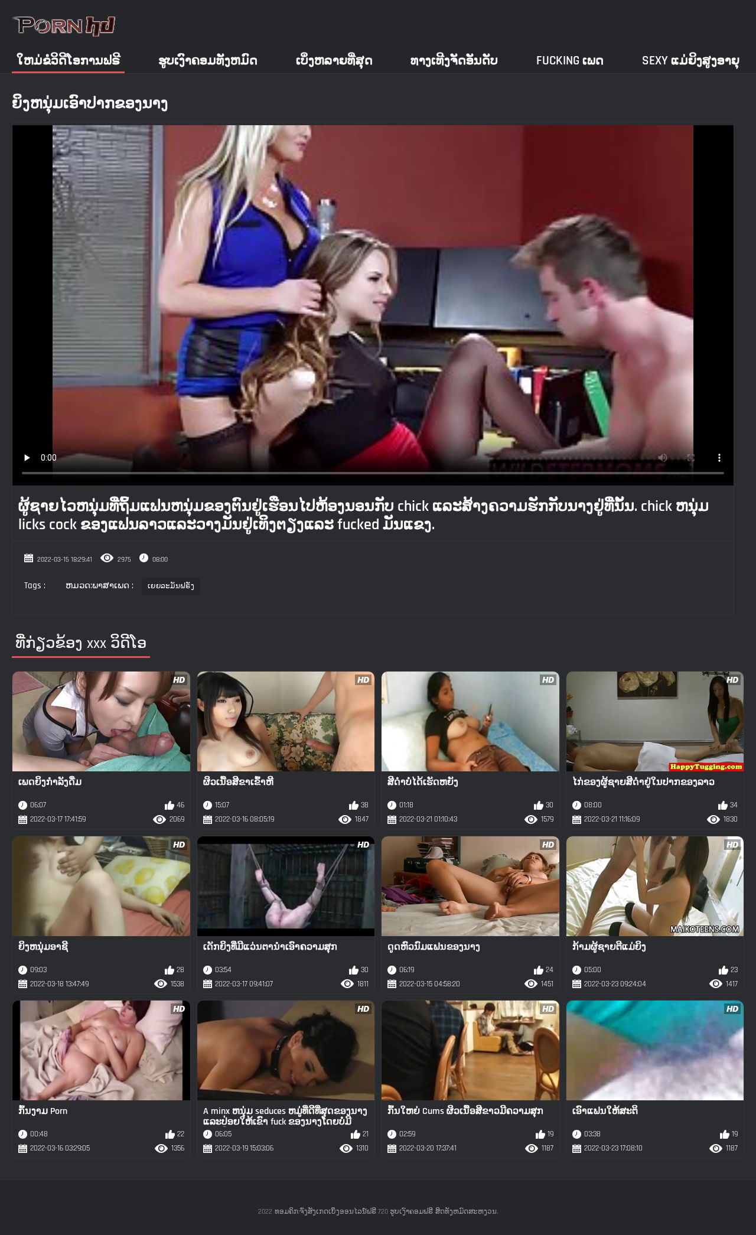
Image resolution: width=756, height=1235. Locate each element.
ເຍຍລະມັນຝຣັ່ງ (171, 586)
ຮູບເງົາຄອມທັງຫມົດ (208, 61)
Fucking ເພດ (570, 61)
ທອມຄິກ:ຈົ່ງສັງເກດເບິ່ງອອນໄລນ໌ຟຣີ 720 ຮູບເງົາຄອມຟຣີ (354, 1211)
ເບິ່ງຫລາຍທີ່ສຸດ (334, 61)
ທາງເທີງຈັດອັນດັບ (454, 61)
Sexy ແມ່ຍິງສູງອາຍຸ (690, 61)
